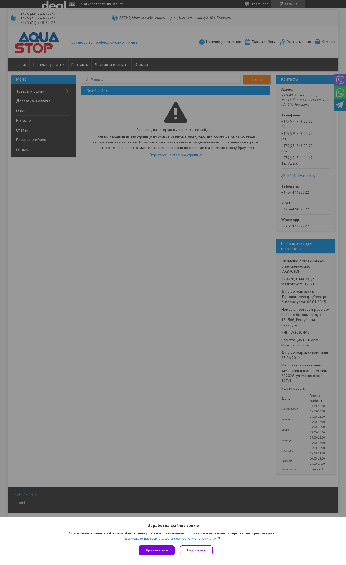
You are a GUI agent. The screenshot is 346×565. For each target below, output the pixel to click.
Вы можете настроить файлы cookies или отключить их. (171, 538)
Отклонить (196, 550)
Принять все (157, 550)
